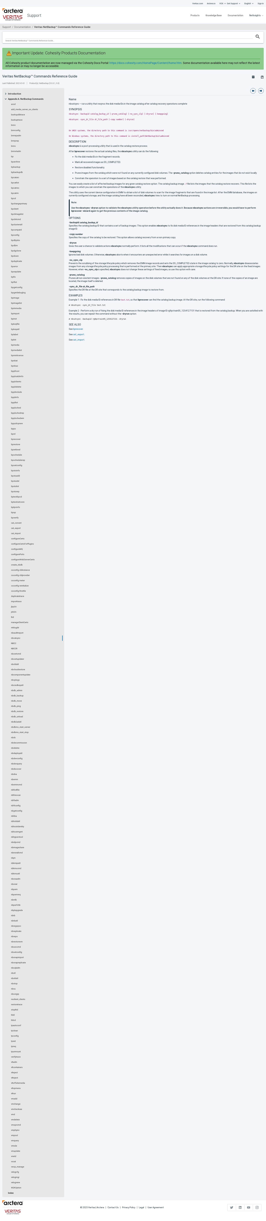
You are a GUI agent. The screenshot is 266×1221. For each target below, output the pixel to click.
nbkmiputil (15, 863)
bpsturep (15, 491)
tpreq (13, 1046)
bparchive (15, 162)
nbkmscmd (16, 868)
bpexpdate (16, 271)
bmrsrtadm (16, 151)
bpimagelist (16, 303)
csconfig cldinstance (20, 570)
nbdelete (15, 748)
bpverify (14, 518)
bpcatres (15, 188)
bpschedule (16, 455)
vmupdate (15, 1151)
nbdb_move (16, 701)
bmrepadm (16, 135)
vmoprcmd (16, 1125)
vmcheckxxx (16, 1109)
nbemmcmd (16, 784)
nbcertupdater (17, 659)
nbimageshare (17, 847)
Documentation (235, 15)
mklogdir (15, 627)
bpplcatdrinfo (17, 376)
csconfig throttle (18, 591)
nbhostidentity (17, 826)
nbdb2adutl (16, 722)
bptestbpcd (16, 497)
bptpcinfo (15, 507)
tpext (13, 1041)
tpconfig (15, 1036)
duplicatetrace (17, 596)
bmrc (13, 125)
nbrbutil (14, 921)
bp (12, 156)
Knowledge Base (214, 15)
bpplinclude (16, 392)
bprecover (15, 439)
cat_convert (16, 523)
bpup (13, 512)
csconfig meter (18, 580)
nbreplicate (16, 931)
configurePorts (17, 554)
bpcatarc (15, 177)
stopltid (14, 1010)
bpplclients (16, 381)
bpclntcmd (16, 219)
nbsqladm (15, 968)
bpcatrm (15, 193)
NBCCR (14, 648)
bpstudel (15, 481)
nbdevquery (16, 764)
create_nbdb (17, 565)
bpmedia (15, 345)
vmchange (15, 1104)
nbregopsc (16, 926)
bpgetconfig (16, 287)
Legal (141, 1207)
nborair (14, 884)
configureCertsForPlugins (22, 544)
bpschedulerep (18, 460)
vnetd (13, 1156)
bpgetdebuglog (18, 292)
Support (6, 26)
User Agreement (156, 1207)
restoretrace (16, 1004)
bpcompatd (16, 230)
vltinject (14, 1078)
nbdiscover (16, 769)
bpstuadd (15, 476)
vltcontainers (17, 1067)
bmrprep (15, 141)
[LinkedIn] (240, 1207)
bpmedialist (16, 350)
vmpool (14, 1135)
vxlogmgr (15, 1177)
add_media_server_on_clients (24, 109)
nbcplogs (15, 680)
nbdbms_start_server (20, 727)
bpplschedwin (17, 418)
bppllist (14, 402)
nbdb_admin (16, 690)
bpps (13, 429)
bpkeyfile (15, 324)
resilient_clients (18, 999)
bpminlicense (17, 355)
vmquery (15, 1140)
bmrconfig (15, 130)
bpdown (15, 256)
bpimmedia (16, 308)
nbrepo (14, 936)
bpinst (14, 319)
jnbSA (13, 612)
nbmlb (14, 900)
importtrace (16, 601)
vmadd (14, 1099)
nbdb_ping (16, 706)
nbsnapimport (17, 957)
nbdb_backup (17, 695)
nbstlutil (14, 978)
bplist (13, 340)
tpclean (14, 1030)
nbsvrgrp (15, 994)
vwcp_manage (17, 1167)
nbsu (13, 989)
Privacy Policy (128, 1207)
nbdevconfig (16, 758)
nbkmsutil (15, 873)
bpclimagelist (17, 214)
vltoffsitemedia (18, 1083)
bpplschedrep (17, 413)
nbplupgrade (17, 910)
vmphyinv (15, 1130)
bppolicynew (17, 423)
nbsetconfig (16, 952)
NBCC (13, 643)
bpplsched (16, 408)
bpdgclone (16, 251)
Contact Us (113, 1207)
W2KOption (16, 1188)
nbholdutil (15, 821)
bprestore (15, 444)
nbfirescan (16, 795)
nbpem (14, 889)
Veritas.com (197, 3)
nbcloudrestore (18, 669)
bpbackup (15, 167)
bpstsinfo (15, 470)
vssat (13, 1161)
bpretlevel (15, 449)
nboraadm (15, 879)
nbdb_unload (17, 716)
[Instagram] (257, 1207)
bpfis (13, 277)
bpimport (15, 313)
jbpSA (13, 606)
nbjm (13, 858)
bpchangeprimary (19, 203)
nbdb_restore (17, 711)
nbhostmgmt (17, 832)
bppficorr (15, 371)
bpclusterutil (16, 224)
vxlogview (15, 1182)
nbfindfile (15, 790)
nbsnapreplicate (18, 962)
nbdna (14, 774)
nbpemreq (16, 894)
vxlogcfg (15, 1172)
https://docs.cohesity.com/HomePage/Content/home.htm (145, 63)
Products (195, 15)
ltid (12, 617)
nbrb (13, 915)
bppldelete (16, 387)
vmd (13, 1114)
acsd (13, 104)
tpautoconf (16, 1025)
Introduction (14, 94)
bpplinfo (15, 397)
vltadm (14, 1062)
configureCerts (17, 538)
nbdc (13, 737)
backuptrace (16, 120)
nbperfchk (15, 905)
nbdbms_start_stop (20, 732)
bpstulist (15, 486)
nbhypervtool (17, 837)
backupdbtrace (18, 114)
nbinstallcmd (17, 853)
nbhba (14, 816)
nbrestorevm (17, 941)
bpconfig (15, 235)
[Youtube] (248, 1207)
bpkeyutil (15, 329)
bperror (14, 266)
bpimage (15, 298)
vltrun (13, 1093)
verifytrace (16, 1057)
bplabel (14, 334)
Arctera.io (211, 3)
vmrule (14, 1146)
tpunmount (16, 1051)
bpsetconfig (16, 465)
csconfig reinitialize (20, 586)
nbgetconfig (16, 811)
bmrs (13, 146)
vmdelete (15, 1119)
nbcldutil (15, 664)
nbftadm (15, 800)
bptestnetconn (17, 502)
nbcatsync (15, 638)
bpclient (14, 209)
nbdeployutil (16, 753)
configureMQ (17, 549)
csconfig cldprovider (20, 575)
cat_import (16, 533)
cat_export (16, 528)
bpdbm (14, 245)
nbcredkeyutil (17, 685)
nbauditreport (17, 633)
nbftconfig (15, 805)
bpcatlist (15, 183)
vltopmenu (16, 1088)
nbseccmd (16, 947)
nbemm (14, 779)
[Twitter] (232, 1207)
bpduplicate (16, 261)
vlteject (14, 1072)
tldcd (13, 1020)
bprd (13, 434)
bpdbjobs (15, 240)
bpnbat (14, 360)
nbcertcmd (16, 654)
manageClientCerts (19, 622)
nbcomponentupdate (20, 675)
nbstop (14, 983)
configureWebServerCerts (23, 559)
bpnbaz (14, 366)
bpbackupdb (17, 172)
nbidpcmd (15, 842)
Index (11, 1193)
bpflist (14, 282)
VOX (221, 3)
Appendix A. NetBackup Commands (26, 99)
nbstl (13, 973)
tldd (13, 1015)
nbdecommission (19, 743)
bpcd (13, 198)
